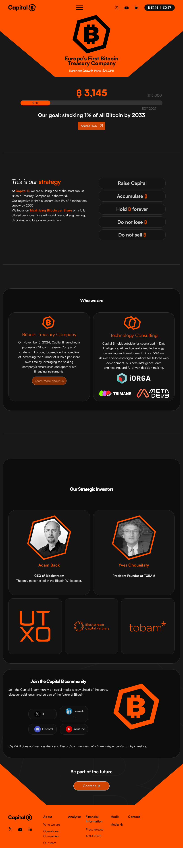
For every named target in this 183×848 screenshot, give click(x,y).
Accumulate (132, 196)
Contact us (91, 786)
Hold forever (132, 209)
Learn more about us (49, 381)
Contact (134, 816)
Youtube (79, 729)
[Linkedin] (136, 8)
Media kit (116, 824)
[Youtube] (126, 9)
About (47, 816)
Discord (47, 729)
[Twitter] (116, 8)
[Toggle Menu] (79, 7)
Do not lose (132, 222)
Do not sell (132, 235)
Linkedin (78, 714)
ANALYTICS (89, 126)
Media (114, 816)
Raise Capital (132, 183)
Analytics (74, 816)
